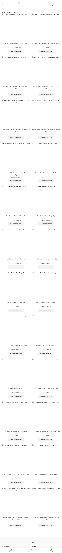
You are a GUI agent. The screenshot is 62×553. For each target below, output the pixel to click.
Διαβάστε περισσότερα (16, 51)
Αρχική (3, 12)
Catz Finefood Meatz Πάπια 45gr (16, 388)
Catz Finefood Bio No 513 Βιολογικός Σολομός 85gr (16, 174)
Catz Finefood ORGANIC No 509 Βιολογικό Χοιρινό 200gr (15, 518)
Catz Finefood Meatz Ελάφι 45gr (16, 302)
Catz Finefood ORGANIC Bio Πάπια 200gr (46, 474)
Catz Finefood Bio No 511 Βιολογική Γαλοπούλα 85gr (46, 130)
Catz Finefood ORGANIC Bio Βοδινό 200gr (16, 431)
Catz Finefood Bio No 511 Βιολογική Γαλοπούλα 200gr (16, 130)
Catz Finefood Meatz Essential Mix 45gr (46, 173)
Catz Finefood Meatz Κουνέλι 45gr (46, 345)
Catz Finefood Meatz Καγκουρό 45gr (46, 302)
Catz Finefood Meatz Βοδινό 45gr (15, 259)
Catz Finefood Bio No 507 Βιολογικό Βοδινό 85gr (15, 87)
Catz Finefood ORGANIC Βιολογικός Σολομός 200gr (46, 518)
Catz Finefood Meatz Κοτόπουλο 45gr (16, 345)
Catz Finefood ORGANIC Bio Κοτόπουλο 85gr (16, 474)
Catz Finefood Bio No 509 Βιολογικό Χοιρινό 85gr (46, 87)
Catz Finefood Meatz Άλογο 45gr (46, 216)
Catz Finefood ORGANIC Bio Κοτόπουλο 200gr (46, 431)
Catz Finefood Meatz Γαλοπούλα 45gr (46, 259)
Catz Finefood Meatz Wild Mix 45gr (16, 216)
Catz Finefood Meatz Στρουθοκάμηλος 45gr (46, 388)
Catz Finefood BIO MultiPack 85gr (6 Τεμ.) (16, 43)
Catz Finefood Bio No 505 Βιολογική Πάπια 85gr (46, 43)
